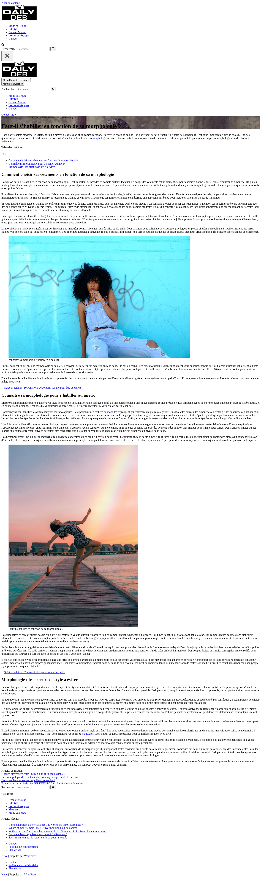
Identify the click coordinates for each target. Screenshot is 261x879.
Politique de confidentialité (23, 846)
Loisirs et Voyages (19, 35)
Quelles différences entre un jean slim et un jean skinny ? (33, 773)
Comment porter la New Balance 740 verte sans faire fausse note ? (46, 824)
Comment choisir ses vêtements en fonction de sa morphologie (43, 160)
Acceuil (5, 117)
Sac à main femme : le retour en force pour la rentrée (38, 837)
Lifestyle (13, 29)
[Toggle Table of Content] (4, 154)
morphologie (100, 138)
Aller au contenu (10, 2)
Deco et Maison (17, 32)
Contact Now (9, 114)
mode (110, 411)
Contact (13, 38)
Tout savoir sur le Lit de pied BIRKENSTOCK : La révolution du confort (42, 783)
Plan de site (15, 849)
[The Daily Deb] (19, 19)
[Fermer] (7, 56)
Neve (4, 855)
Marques (13, 809)
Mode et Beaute (17, 25)
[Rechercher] (2, 44)
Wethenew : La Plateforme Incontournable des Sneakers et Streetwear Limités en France (58, 831)
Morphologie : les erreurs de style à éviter (32, 166)
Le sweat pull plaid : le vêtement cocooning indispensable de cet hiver (40, 777)
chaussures (87, 733)
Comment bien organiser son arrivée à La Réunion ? (38, 834)
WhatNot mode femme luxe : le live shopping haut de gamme (43, 827)
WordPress (30, 855)
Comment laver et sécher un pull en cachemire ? (28, 780)
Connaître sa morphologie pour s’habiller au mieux (37, 163)
